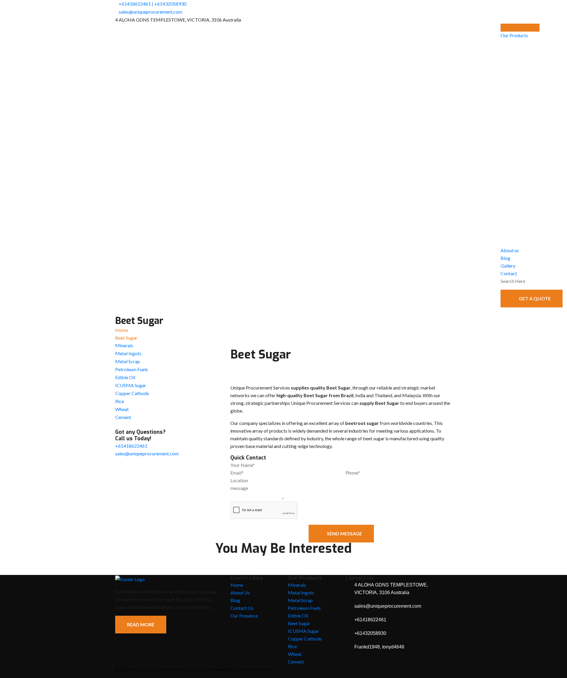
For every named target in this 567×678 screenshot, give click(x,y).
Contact (509, 273)
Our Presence (244, 615)
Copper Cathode (132, 393)
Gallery (508, 265)
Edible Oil (125, 377)
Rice (119, 401)
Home (121, 330)
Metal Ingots (128, 353)
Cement (123, 417)
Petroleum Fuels (131, 369)
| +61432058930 (169, 3)
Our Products (514, 35)
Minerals (124, 345)
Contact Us (241, 608)
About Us (240, 592)
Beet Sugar (299, 623)
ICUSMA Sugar (130, 385)
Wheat (122, 409)
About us (510, 250)
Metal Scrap (127, 361)
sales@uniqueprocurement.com (150, 11)
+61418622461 (135, 3)
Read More (140, 624)
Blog (505, 258)
